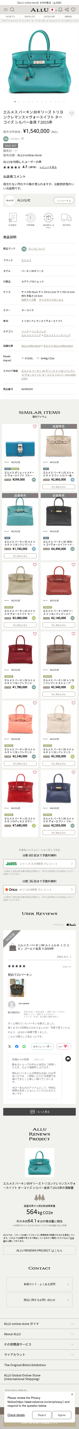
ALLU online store (31, 345)
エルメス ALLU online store (58, 345)
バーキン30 (39, 20)
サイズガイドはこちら (51, 299)
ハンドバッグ (39, 331)
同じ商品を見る (59, 487)
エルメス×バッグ (31, 335)
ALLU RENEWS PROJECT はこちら (39, 1250)
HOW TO (10, 16)
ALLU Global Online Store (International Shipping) (22, 1377)
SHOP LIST (30, 16)
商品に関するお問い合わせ (39, 1299)
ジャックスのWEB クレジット (38, 863)
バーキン (26, 20)
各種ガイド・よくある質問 (39, 1284)
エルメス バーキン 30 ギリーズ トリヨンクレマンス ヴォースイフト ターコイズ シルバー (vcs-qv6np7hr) (48, 374)
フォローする (64, 200)
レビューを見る (48, 167)
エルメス (14, 20)
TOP (4, 20)
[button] (73, 9)
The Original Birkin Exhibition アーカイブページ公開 (39, 2)
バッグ (25, 331)
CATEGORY (49, 16)
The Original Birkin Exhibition (25, 1365)
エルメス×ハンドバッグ (57, 335)
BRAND (68, 16)
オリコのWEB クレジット (35, 889)
